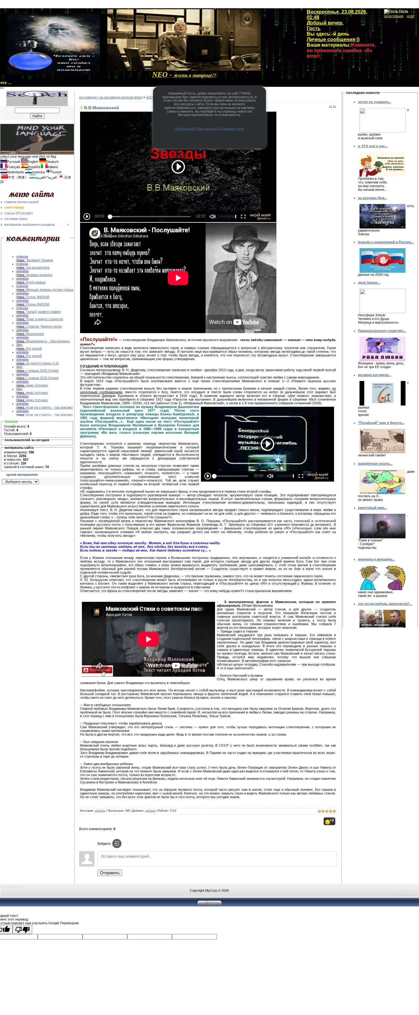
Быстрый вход (209, 128)
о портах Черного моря (44, 326)
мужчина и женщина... (376, 559)
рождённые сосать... (375, 463)
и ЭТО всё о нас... (373, 146)
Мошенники (35, 334)
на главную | (89, 97)
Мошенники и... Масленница (48, 341)
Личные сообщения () (333, 39)
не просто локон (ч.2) (42, 363)
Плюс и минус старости (44, 319)
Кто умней (34, 348)
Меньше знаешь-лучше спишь (50, 289)
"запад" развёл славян (43, 311)
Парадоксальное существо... (382, 331)
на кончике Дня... (372, 198)
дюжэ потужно (37, 385)
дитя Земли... (369, 282)
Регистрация (185, 128)
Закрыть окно (233, 128)
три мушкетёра (37, 267)
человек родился (39, 275)
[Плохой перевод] (22, 929)
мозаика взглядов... (374, 375)
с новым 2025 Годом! (42, 370)
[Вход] (116, 843)
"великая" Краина (39, 260)
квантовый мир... (372, 507)
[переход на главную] (184, 69)
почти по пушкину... (374, 102)
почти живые (36, 282)
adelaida (100, 810)
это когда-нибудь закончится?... (385, 604)
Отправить (110, 873)
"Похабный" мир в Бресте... (381, 423)
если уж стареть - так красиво (49, 407)
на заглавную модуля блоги (120, 97)
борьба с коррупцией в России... (386, 242)
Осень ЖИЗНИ (37, 297)
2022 (149, 97)
